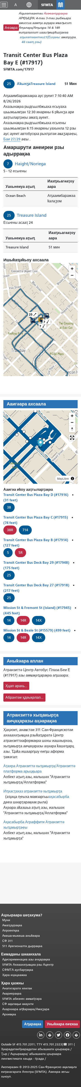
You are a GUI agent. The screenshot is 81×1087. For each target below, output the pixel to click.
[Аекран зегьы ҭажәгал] (72, 437)
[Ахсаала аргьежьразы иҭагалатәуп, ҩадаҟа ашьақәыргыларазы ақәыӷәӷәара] (72, 429)
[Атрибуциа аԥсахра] (72, 478)
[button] (29, 4)
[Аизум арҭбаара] (72, 416)
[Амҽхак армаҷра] (72, 422)
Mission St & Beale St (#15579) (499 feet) (36, 630)
